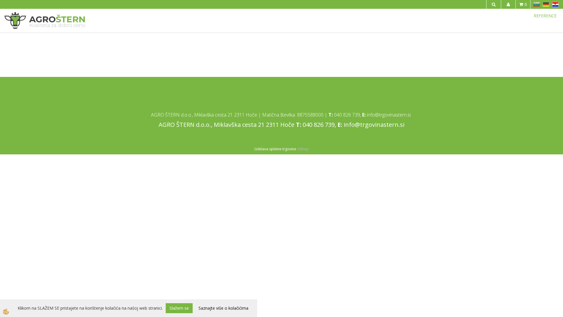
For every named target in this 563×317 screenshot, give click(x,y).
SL (536, 4)
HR (555, 4)
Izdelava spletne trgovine (275, 148)
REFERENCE (545, 15)
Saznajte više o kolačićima (223, 308)
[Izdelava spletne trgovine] (302, 148)
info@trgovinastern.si (389, 115)
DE (546, 4)
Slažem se (179, 308)
